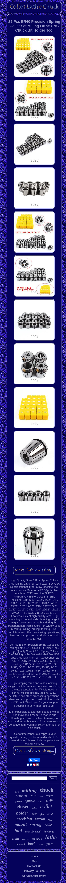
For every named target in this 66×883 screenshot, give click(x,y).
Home (34, 856)
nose (34, 813)
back (32, 843)
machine (25, 839)
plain (15, 838)
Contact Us (34, 866)
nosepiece (21, 795)
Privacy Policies (34, 870)
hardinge (49, 831)
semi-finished (33, 831)
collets (49, 825)
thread (40, 819)
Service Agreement (34, 875)
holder (22, 812)
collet (46, 806)
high (50, 820)
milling (29, 790)
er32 (50, 813)
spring (35, 824)
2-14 (17, 792)
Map (34, 861)
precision (24, 818)
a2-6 (34, 808)
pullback (37, 838)
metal (40, 802)
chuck (47, 790)
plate (49, 844)
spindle (30, 801)
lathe (51, 837)
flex (42, 814)
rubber (33, 795)
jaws (41, 844)
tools (41, 796)
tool (18, 830)
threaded (20, 844)
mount (21, 824)
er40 (49, 800)
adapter (49, 795)
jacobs (18, 801)
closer (22, 806)
